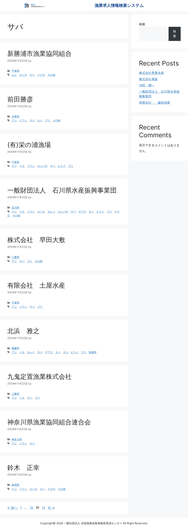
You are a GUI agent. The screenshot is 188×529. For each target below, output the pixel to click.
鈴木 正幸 (23, 467)
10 (31, 508)
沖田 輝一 (147, 85)
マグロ (41, 74)
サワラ (82, 211)
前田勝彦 (20, 99)
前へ (12, 508)
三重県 (15, 257)
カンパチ (42, 165)
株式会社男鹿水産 (151, 73)
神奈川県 (17, 439)
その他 (51, 74)
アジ (14, 120)
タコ (65, 352)
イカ (21, 165)
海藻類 (92, 352)
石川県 (15, 207)
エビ (14, 74)
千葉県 (15, 70)
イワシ (23, 120)
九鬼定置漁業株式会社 (39, 376)
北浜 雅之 (23, 331)
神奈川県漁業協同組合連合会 (52, 422)
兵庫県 (15, 116)
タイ (39, 120)
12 (43, 508)
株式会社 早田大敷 (36, 240)
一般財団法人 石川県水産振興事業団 (62, 190)
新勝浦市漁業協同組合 (39, 53)
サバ (32, 74)
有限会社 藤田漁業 (154, 102)
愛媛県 (15, 348)
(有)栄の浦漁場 (29, 144)
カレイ (51, 211)
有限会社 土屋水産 (36, 285)
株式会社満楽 (148, 79)
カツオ (23, 74)
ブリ (47, 120)
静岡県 (15, 484)
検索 (142, 24)
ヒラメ (62, 165)
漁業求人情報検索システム (119, 5)
